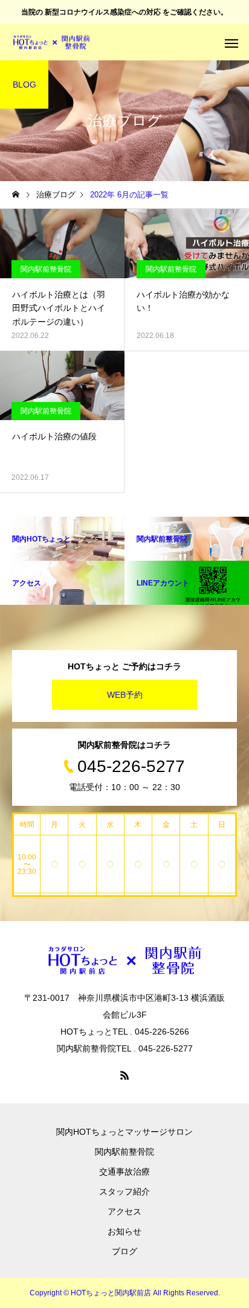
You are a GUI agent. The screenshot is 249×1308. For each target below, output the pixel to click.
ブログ (124, 1251)
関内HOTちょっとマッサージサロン (124, 1132)
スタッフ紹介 (124, 1191)
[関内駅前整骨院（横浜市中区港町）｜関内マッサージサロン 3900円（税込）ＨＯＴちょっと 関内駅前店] (51, 42)
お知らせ (124, 1231)
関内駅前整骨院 (46, 269)
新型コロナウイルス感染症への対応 (103, 12)
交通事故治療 (124, 1171)
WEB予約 (125, 695)
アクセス (124, 1211)
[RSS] (124, 1075)
